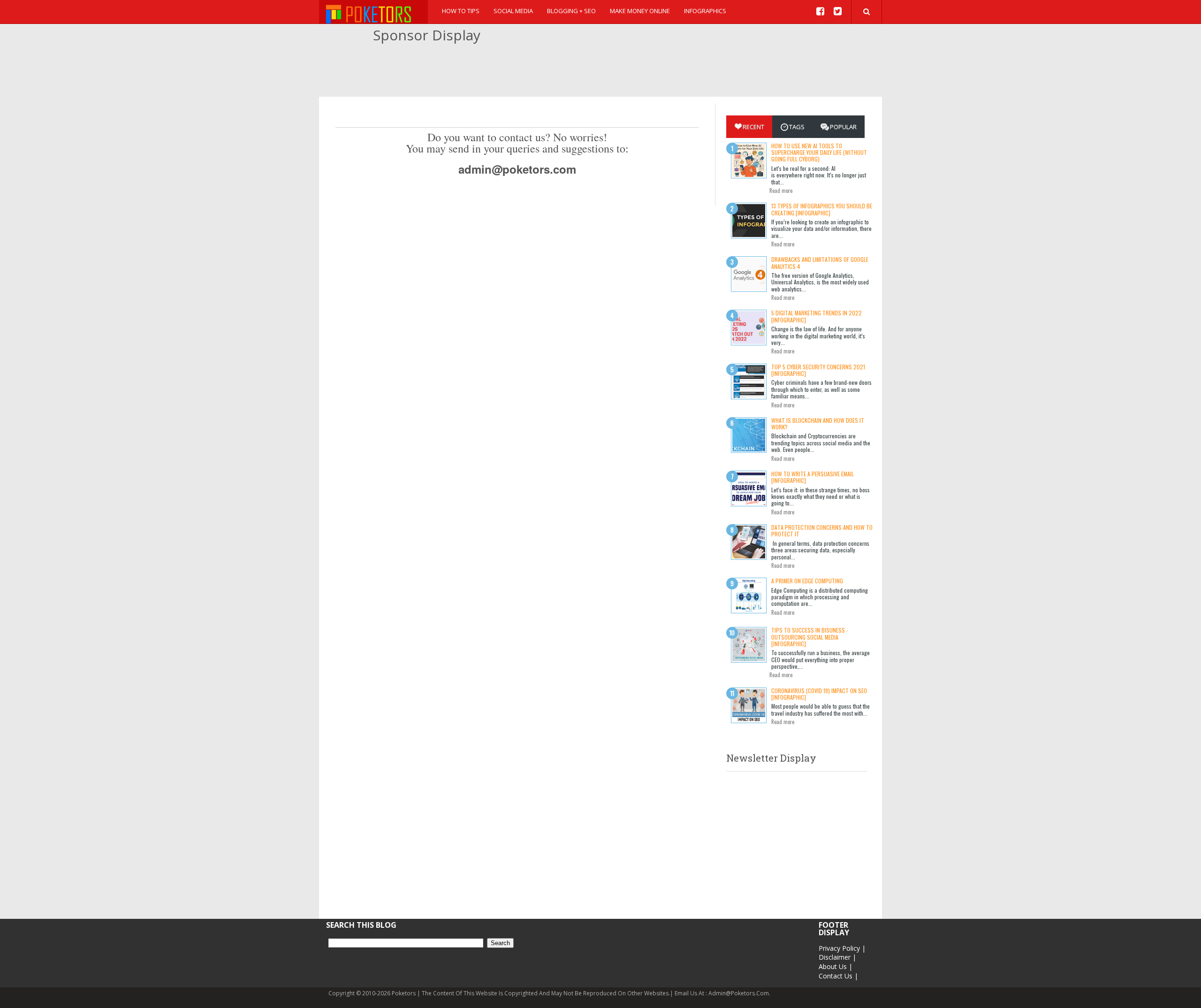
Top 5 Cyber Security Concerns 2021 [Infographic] (818, 370)
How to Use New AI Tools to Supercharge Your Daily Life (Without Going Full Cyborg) (819, 152)
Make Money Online (640, 11)
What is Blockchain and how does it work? (817, 423)
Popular (843, 126)
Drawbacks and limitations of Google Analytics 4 (819, 262)
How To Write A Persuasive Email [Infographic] (812, 477)
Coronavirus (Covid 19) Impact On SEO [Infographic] (819, 694)
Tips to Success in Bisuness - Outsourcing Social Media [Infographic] (809, 637)
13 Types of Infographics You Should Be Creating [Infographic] (821, 209)
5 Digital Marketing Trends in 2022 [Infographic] (816, 316)
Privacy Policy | (842, 948)
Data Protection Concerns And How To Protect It (822, 530)
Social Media (513, 11)
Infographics (705, 11)
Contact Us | (838, 975)
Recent (753, 126)
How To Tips (460, 11)
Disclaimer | (837, 957)
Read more (780, 190)
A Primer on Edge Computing (807, 581)
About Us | (835, 966)
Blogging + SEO (571, 11)
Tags (797, 126)
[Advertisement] (600, 71)
